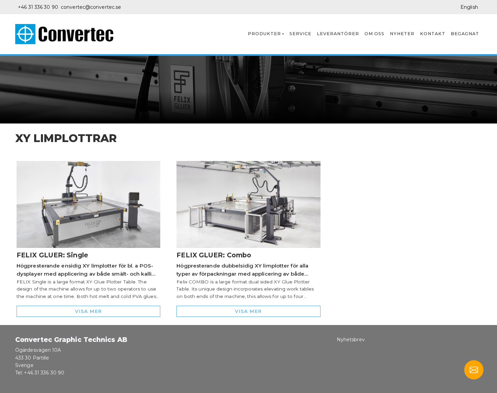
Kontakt (432, 33)
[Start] (67, 34)
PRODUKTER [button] (264, 33)
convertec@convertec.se (91, 7)
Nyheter (402, 33)
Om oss (374, 33)
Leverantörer (338, 33)
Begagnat (465, 33)
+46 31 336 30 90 (38, 7)
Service (300, 33)
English (469, 7)
